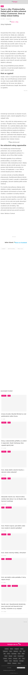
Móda (23, 653)
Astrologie (21, 660)
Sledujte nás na (12, 644)
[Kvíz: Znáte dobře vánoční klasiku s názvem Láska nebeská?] (14, 459)
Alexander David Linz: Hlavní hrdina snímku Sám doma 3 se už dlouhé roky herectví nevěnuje (13, 499)
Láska (15, 656)
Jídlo (20, 651)
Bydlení (6, 660)
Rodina (11, 648)
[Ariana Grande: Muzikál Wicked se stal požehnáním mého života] (14, 403)
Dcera (19, 663)
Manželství (16, 651)
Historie (9, 663)
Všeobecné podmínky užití (9, 670)
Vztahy (22, 648)
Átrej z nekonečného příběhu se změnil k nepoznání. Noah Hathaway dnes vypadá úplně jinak (14, 443)
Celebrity (4, 248)
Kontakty (9, 667)
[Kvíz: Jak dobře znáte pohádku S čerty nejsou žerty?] (14, 566)
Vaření (6, 656)
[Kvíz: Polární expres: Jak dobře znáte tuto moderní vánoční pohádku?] (14, 515)
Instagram (17, 648)
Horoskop (15, 658)
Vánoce (10, 658)
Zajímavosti (8, 507)
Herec (10, 660)
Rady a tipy (16, 660)
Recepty (10, 656)
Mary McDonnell (11, 248)
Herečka (5, 658)
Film (2, 6)
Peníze (8, 653)
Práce (23, 658)
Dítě (24, 651)
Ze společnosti (20, 656)
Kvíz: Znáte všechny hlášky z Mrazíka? (13, 552)
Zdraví (11, 651)
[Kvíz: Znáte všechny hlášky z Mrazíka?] (14, 542)
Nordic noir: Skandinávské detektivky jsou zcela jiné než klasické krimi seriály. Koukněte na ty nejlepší (13, 606)
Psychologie (14, 653)
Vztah (19, 653)
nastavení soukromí (21, 667)
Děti (4, 653)
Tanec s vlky (20, 248)
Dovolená (14, 663)
